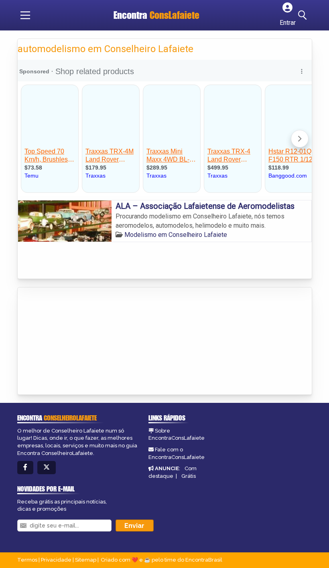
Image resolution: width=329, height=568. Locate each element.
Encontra (156, 15)
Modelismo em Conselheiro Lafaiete (175, 235)
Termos (27, 560)
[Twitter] (46, 467)
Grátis (188, 476)
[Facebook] (25, 467)
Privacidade (56, 560)
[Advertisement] (78, 341)
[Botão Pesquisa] (304, 15)
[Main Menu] (25, 15)
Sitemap (85, 560)
